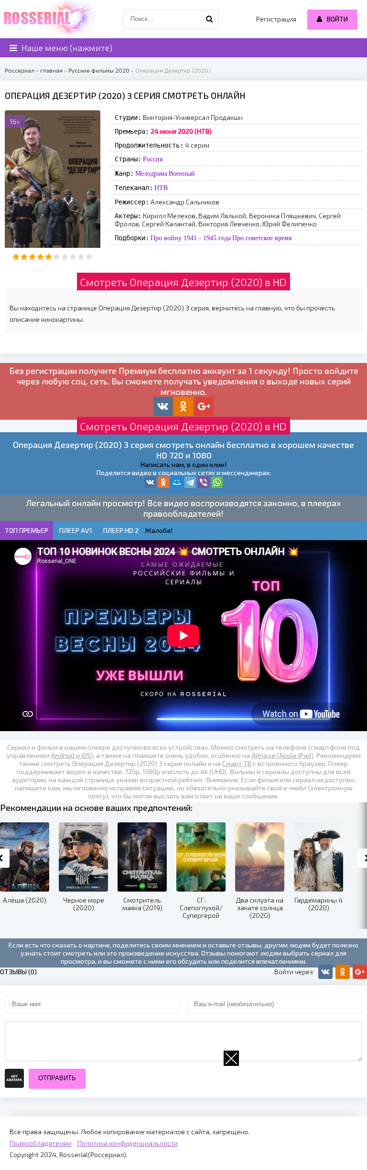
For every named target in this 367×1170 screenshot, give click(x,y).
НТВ (161, 187)
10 (89, 257)
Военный (182, 173)
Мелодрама (151, 173)
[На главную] (48, 19)
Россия (152, 159)
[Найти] (209, 19)
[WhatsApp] (217, 482)
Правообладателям (40, 1143)
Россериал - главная (34, 70)
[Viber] (203, 482)
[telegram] (190, 482)
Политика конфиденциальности (127, 1143)
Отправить (57, 1078)
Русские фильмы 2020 (99, 70)
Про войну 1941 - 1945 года (191, 237)
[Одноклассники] (163, 482)
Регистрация (276, 19)
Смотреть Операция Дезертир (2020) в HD (183, 282)
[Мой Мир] (177, 482)
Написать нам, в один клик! (183, 464)
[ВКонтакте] (150, 482)
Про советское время (261, 237)
